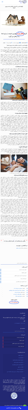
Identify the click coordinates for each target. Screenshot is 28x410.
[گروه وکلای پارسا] (23, 2)
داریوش (23, 290)
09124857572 (17, 323)
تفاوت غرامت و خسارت (22, 269)
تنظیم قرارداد (20, 357)
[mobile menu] (2, 2)
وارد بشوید (18, 248)
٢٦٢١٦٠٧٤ (23, 323)
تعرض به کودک (24, 272)
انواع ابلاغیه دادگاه (19, 296)
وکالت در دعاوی (20, 367)
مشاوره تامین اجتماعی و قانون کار (17, 364)
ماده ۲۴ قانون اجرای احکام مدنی (21, 281)
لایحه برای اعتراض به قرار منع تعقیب (15, 290)
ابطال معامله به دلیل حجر (17, 294)
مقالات (4, 42)
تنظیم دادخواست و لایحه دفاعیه (18, 360)
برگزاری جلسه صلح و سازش (18, 362)
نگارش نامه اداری (20, 369)
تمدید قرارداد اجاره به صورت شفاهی (20, 275)
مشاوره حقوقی (20, 355)
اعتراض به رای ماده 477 (18, 288)
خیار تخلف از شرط (23, 278)
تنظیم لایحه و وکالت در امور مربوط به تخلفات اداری (15, 371)
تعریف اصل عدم (17, 292)
